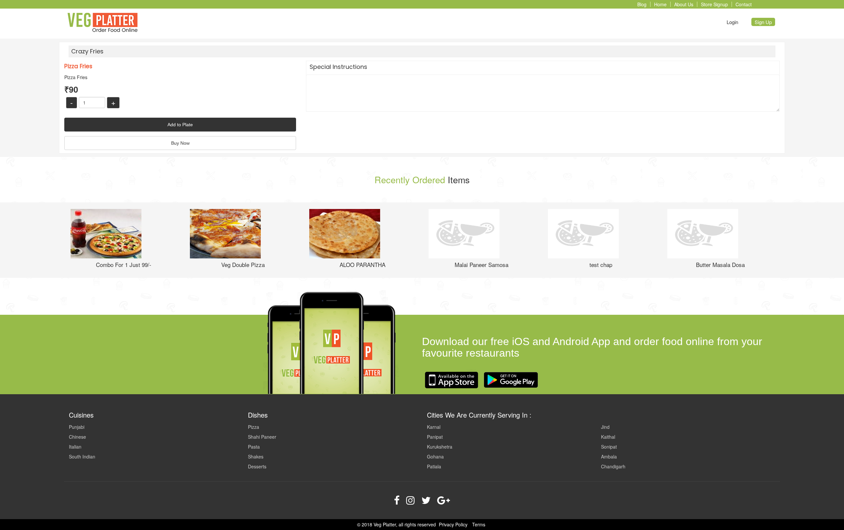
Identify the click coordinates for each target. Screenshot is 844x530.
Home (660, 4)
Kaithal (608, 436)
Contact (744, 4)
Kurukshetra (439, 446)
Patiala (434, 466)
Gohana (435, 456)
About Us (683, 4)
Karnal (433, 427)
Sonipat (609, 446)
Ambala (609, 456)
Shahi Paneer (262, 436)
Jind (605, 427)
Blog (642, 4)
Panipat (435, 436)
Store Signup (714, 4)
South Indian (82, 456)
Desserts (257, 466)
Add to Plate (180, 124)
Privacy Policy (453, 524)
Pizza (253, 427)
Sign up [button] (763, 21)
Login (732, 21)
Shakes (255, 456)
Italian (75, 446)
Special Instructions (338, 67)
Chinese (77, 436)
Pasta (254, 446)
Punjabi (76, 427)
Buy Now (180, 143)
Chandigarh (613, 466)
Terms (478, 524)
